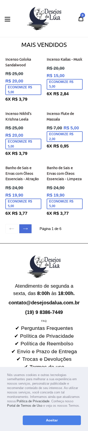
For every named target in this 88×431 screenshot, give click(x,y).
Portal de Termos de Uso (24, 405)
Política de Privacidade (33, 401)
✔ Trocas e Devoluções (44, 359)
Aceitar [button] (52, 420)
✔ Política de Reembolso (44, 343)
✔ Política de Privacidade (44, 336)
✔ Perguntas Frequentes (44, 328)
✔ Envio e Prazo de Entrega (44, 351)
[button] (7, 410)
